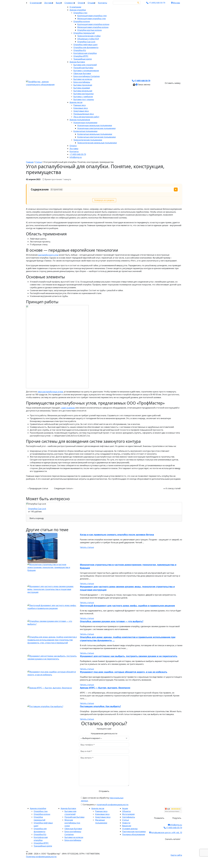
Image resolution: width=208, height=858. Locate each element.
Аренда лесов (76, 102)
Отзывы (91, 2)
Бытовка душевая (81, 88)
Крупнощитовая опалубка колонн (93, 24)
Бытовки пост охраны (83, 99)
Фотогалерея (128, 814)
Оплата (81, 2)
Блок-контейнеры (81, 82)
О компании (35, 2)
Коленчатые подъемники (85, 131)
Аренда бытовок (77, 62)
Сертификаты (128, 817)
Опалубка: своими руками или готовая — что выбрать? (111, 621)
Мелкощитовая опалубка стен (91, 18)
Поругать (176, 818)
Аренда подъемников (80, 119)
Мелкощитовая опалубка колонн (92, 27)
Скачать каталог (172, 839)
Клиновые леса (80, 108)
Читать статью (87, 547)
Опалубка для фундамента (85, 47)
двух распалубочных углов (50, 391)
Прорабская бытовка (83, 67)
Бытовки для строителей (85, 64)
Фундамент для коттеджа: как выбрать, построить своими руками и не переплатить (128, 656)
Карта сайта (176, 855)
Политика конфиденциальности (41, 856)
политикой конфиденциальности (112, 804)
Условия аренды (130, 828)
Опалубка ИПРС (80, 56)
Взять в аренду (37, 518)
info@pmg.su (76, 157)
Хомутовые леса (81, 111)
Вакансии (126, 825)
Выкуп (59, 2)
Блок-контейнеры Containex (86, 76)
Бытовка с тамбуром (83, 96)
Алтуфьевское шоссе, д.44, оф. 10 (166, 832)
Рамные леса (79, 105)
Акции (125, 808)
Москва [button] (176, 2)
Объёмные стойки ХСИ (88, 38)
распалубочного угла (48, 255)
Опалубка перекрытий (84, 33)
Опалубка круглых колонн (89, 30)
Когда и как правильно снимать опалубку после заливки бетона (117, 534)
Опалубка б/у (79, 50)
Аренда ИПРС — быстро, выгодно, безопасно (105, 687)
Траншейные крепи (82, 59)
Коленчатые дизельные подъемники (94, 134)
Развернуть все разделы (104, 200)
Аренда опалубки (78, 10)
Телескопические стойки (89, 36)
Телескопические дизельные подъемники (97, 142)
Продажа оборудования (133, 834)
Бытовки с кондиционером (86, 70)
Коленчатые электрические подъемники (96, 137)
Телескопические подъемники (87, 140)
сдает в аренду (68, 407)
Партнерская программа (134, 831)
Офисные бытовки (82, 73)
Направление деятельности (104, 733)
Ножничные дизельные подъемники (94, 125)
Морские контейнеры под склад (72, 823)
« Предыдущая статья (38, 488)
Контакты (102, 2)
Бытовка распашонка (83, 93)
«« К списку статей (171, 488)
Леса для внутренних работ (86, 116)
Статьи (125, 820)
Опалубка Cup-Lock (86, 41)
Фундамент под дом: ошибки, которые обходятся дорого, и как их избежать (123, 671)
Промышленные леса (83, 114)
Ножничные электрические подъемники (96, 128)
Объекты (126, 811)
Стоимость (70, 2)
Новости (126, 823)
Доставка (48, 2)
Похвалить (159, 818)
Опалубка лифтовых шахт (85, 44)
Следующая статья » (63, 488)
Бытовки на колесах (82, 79)
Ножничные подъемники (85, 122)
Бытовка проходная (82, 85)
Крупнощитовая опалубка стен (92, 15)
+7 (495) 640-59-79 (78, 154)
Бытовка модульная (82, 90)
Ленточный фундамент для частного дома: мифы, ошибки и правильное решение (127, 605)
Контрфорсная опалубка (85, 53)
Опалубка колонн (81, 21)
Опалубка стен (80, 12)
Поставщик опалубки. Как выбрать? (100, 706)
